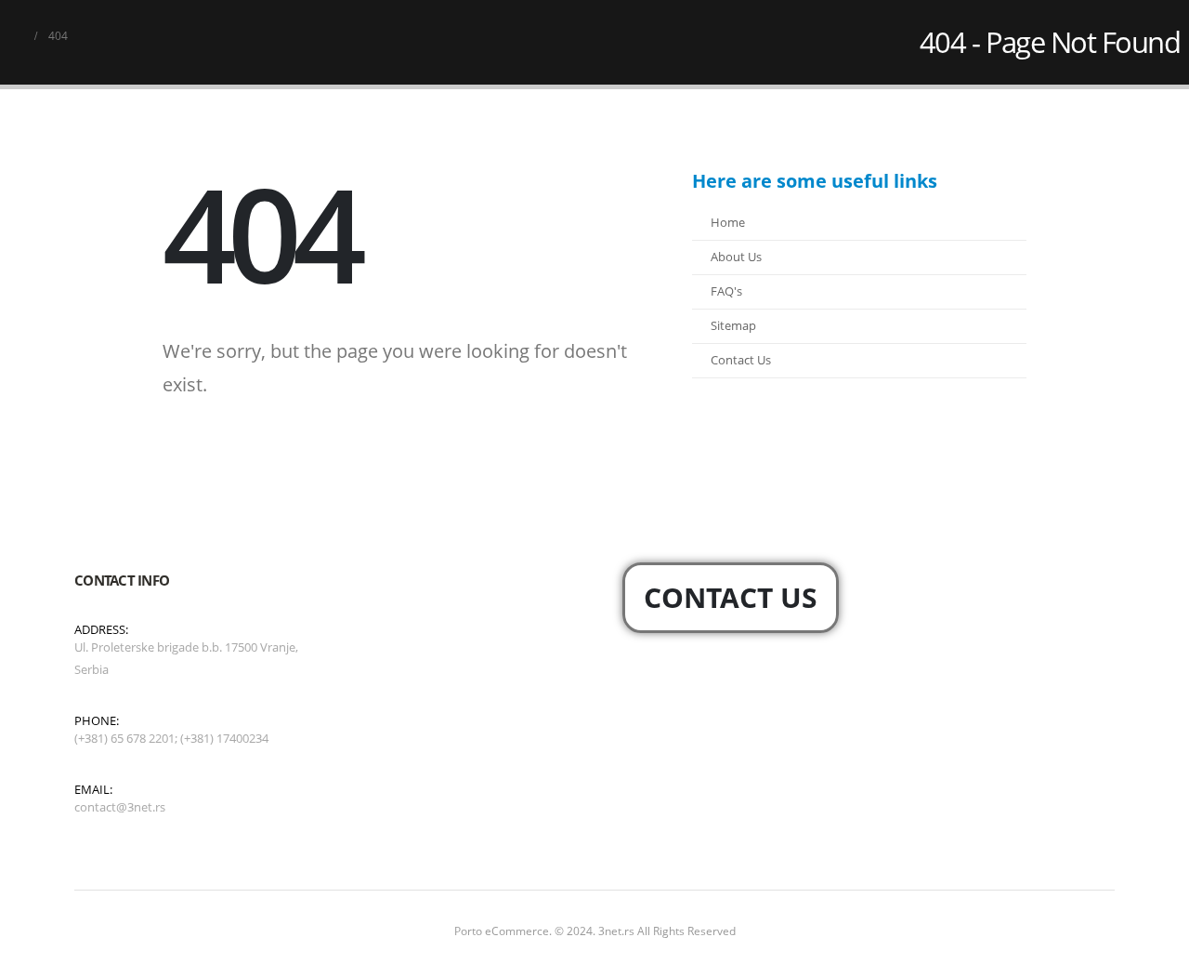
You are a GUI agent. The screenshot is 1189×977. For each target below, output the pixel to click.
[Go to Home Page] (15, 36)
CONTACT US (730, 597)
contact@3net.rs (119, 807)
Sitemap (733, 326)
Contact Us (741, 360)
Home (728, 223)
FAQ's (726, 291)
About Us (736, 257)
